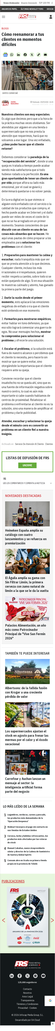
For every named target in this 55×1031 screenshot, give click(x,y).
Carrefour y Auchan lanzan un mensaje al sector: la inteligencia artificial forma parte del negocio (25, 785)
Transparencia (27, 1000)
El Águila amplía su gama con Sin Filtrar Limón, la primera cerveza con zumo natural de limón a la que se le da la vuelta (27, 584)
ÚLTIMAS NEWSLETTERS (32, 9)
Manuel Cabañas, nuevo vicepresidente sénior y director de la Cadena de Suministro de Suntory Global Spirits (27, 851)
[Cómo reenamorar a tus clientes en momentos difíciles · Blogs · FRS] (27, 16)
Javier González (15, 103)
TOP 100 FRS (44, 3)
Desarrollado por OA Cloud (27, 1019)
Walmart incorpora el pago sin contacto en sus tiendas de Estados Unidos (26, 828)
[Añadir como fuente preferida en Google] (50, 1001)
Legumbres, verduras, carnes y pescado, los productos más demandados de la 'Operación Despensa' (25, 818)
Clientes (49, 444)
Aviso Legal (27, 996)
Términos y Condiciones (27, 1004)
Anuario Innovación (29, 3)
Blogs (5, 28)
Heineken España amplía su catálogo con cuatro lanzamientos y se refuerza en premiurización (26, 536)
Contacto (27, 989)
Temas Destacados (11, 3)
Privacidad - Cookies (27, 1007)
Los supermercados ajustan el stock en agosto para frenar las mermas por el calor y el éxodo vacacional (26, 737)
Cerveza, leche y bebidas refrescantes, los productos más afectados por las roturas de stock (26, 839)
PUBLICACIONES (13, 881)
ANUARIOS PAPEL (9, 9)
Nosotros (27, 992)
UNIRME (27, 465)
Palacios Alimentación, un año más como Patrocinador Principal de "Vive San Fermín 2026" (25, 631)
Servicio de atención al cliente (29, 444)
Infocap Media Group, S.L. (31, 1014)
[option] (27, 916)
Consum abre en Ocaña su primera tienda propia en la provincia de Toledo (25, 862)
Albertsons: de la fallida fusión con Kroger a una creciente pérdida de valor (26, 692)
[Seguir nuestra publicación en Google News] (5, 54)
